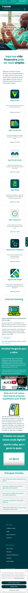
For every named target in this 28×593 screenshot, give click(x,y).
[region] (14, 581)
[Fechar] (25, 571)
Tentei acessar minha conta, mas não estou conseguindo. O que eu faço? (13, 508)
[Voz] (26, 241)
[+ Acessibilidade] (26, 244)
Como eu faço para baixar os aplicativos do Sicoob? (14, 479)
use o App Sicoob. (6, 343)
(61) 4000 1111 (18, 373)
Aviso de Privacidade (19, 578)
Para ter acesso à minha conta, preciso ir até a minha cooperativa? (13, 494)
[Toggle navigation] (24, 9)
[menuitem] (4, 1)
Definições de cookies (14, 590)
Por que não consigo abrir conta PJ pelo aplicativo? (12, 501)
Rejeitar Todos (14, 586)
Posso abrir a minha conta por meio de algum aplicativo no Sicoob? (12, 487)
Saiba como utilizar (15, 112)
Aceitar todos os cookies (14, 582)
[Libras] (26, 238)
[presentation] (5, 1)
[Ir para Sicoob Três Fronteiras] (6, 6)
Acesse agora (6, 337)
